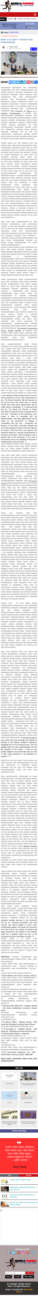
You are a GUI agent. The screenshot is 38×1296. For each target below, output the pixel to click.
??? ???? (9, 1103)
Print (34, 49)
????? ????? (13, 47)
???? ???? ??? (28, 1103)
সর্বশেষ (9, 1175)
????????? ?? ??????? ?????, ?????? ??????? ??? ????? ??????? (9, 1123)
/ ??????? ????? (13, 33)
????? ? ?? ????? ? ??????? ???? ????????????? (28, 1084)
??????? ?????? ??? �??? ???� (20, 1180)
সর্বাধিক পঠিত (28, 1175)
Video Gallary (28, 1277)
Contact (17, 1277)
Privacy (8, 1277)
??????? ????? (9, 1083)
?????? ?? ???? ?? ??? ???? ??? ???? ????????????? (28, 1122)
